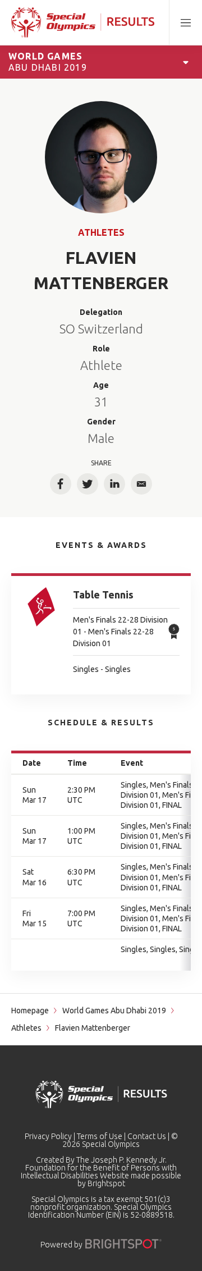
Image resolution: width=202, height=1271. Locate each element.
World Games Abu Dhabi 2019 (114, 1010)
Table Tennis (103, 594)
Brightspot (106, 1183)
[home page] (82, 22)
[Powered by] (123, 1244)
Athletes (101, 232)
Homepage (30, 1010)
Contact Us (146, 1136)
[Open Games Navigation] (185, 61)
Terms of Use (99, 1136)
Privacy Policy (48, 1136)
